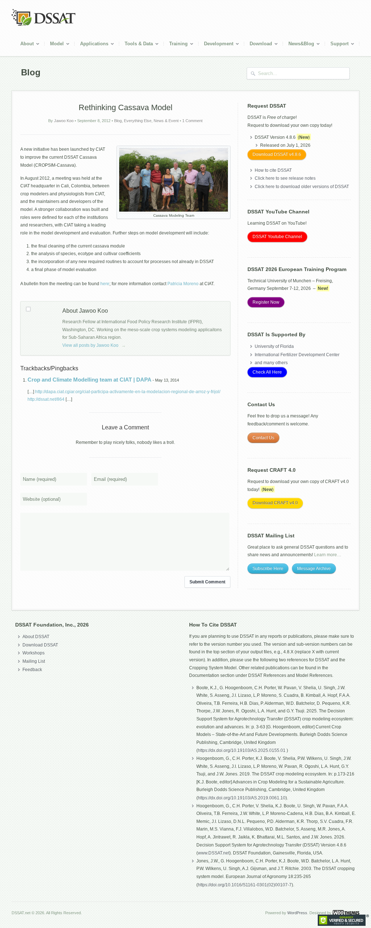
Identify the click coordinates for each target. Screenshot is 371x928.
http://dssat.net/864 (46, 399)
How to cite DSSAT (273, 170)
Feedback (32, 669)
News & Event (166, 120)
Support (337, 45)
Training (176, 45)
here (104, 283)
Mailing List (33, 661)
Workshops (33, 653)
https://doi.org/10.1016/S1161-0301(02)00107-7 (245, 884)
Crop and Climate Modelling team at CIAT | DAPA (89, 379)
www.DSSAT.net (213, 853)
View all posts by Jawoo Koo (94, 345)
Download (258, 45)
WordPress (297, 913)
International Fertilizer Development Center (297, 354)
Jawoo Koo (64, 120)
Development (216, 45)
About (24, 45)
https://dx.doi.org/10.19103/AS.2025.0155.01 (242, 750)
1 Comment (192, 120)
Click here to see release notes (285, 178)
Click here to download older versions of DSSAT (302, 186)
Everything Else (137, 120)
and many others (271, 362)
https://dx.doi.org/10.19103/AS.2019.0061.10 (241, 797)
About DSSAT (35, 636)
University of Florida (274, 346)
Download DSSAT (40, 645)
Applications (91, 45)
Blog (118, 120)
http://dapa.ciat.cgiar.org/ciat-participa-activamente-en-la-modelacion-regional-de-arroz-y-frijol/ (127, 391)
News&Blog (298, 45)
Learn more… (327, 554)
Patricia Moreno (183, 283)
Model (54, 45)
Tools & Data (136, 45)
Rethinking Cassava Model (125, 107)
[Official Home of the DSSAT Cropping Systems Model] (43, 24)
